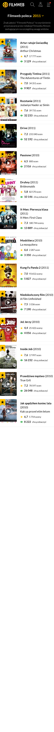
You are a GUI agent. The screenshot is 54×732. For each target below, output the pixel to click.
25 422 (33, 328)
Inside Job (26, 349)
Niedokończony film (32, 294)
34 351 (32, 83)
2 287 (32, 249)
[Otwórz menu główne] (48, 4)
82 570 (32, 191)
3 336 (32, 304)
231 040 (33, 134)
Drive (23, 128)
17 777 (32, 56)
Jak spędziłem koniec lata (35, 403)
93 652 (33, 273)
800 (31, 161)
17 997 (32, 355)
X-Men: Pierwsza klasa (34, 209)
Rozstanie (26, 101)
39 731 (32, 110)
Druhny (25, 182)
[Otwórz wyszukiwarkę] (32, 4)
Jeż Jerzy (25, 321)
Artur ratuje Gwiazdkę (34, 42)
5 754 (32, 416)
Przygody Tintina (30, 73)
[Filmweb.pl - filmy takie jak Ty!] (13, 5)
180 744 (34, 223)
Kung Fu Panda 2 (30, 267)
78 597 (32, 385)
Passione (25, 155)
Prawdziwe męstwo (32, 376)
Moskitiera (27, 240)
